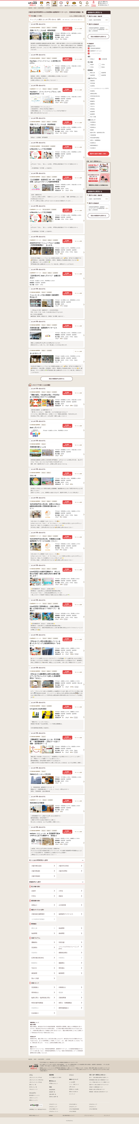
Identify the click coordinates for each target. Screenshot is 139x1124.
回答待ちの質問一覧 (53, 1096)
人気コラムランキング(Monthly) (36, 1080)
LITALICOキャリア (93, 1104)
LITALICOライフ (92, 1106)
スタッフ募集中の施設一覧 (77, 16)
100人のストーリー (33, 1089)
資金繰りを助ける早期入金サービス (97, 1089)
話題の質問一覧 (52, 1094)
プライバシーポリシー (89, 1115)
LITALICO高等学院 (93, 1109)
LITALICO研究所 (72, 1111)
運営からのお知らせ (73, 1091)
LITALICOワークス (53, 1104)
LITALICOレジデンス (53, 1111)
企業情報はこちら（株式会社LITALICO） (38, 1109)
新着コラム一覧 (32, 1084)
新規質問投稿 (52, 1089)
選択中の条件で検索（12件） (98, 154)
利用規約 (51, 1115)
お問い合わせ (72, 1087)
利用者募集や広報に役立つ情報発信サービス (99, 1080)
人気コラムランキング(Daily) (35, 1082)
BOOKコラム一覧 (33, 1087)
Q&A (50, 1087)
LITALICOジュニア (53, 1106)
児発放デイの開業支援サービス (96, 1087)
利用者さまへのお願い (74, 1089)
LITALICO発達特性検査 (74, 1109)
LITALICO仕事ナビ (73, 1104)
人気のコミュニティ (33, 1097)
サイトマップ (72, 1094)
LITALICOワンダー (73, 1106)
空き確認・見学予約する (67, 28)
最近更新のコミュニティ (34, 1095)
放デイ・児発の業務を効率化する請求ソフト (99, 1077)
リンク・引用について (74, 1084)
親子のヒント (52, 1081)
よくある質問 (72, 1082)
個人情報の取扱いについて (68, 1115)
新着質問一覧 (52, 1092)
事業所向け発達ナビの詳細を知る (98, 185)
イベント (71, 1075)
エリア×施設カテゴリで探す (55, 1077)
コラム (31, 1075)
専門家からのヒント (53, 1083)
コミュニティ (32, 1092)
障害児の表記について (34, 1115)
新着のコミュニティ (33, 1100)
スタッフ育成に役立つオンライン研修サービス (99, 1082)
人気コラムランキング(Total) (35, 1077)
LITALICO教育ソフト (53, 1109)
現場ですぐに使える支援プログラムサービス (99, 1084)
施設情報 (51, 1075)
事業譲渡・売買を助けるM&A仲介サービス (98, 1091)
